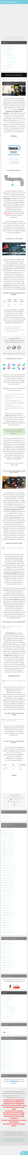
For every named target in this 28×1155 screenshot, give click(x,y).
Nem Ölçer (11, 64)
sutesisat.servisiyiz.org (15, 801)
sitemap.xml (24, 1090)
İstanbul (7, 1029)
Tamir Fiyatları (8, 51)
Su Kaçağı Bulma (9, 46)
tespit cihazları (8, 109)
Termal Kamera (12, 60)
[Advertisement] (14, 20)
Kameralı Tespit (12, 57)
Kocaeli (8, 1032)
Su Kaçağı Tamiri (9, 49)
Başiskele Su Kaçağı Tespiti (14, 37)
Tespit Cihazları (9, 55)
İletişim (7, 68)
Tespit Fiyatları (8, 66)
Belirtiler (7, 53)
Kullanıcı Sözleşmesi (7, 1139)
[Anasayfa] (3, 79)
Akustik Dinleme (12, 62)
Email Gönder (15, 799)
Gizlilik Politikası (21, 1139)
